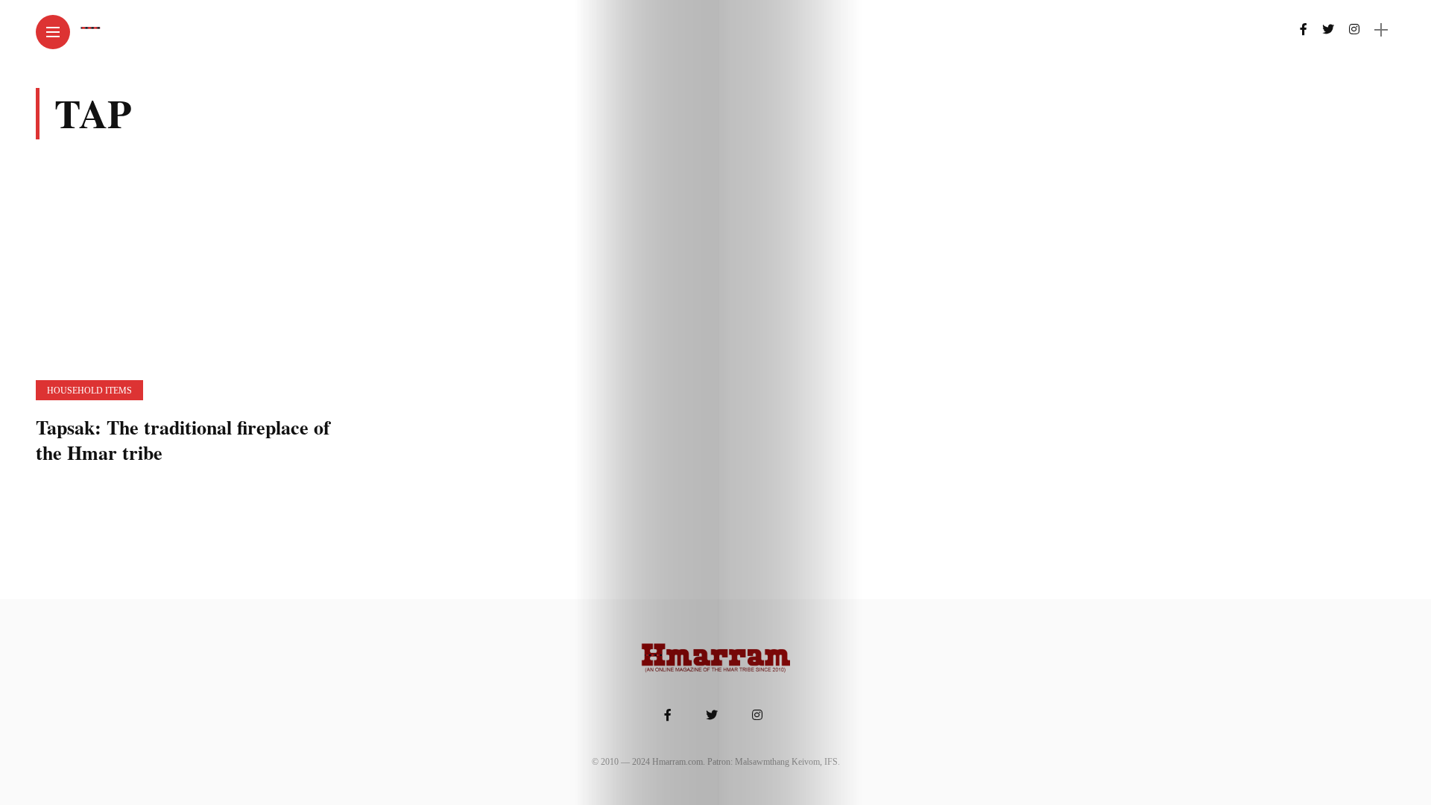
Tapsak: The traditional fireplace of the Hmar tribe (183, 440)
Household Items (89, 390)
